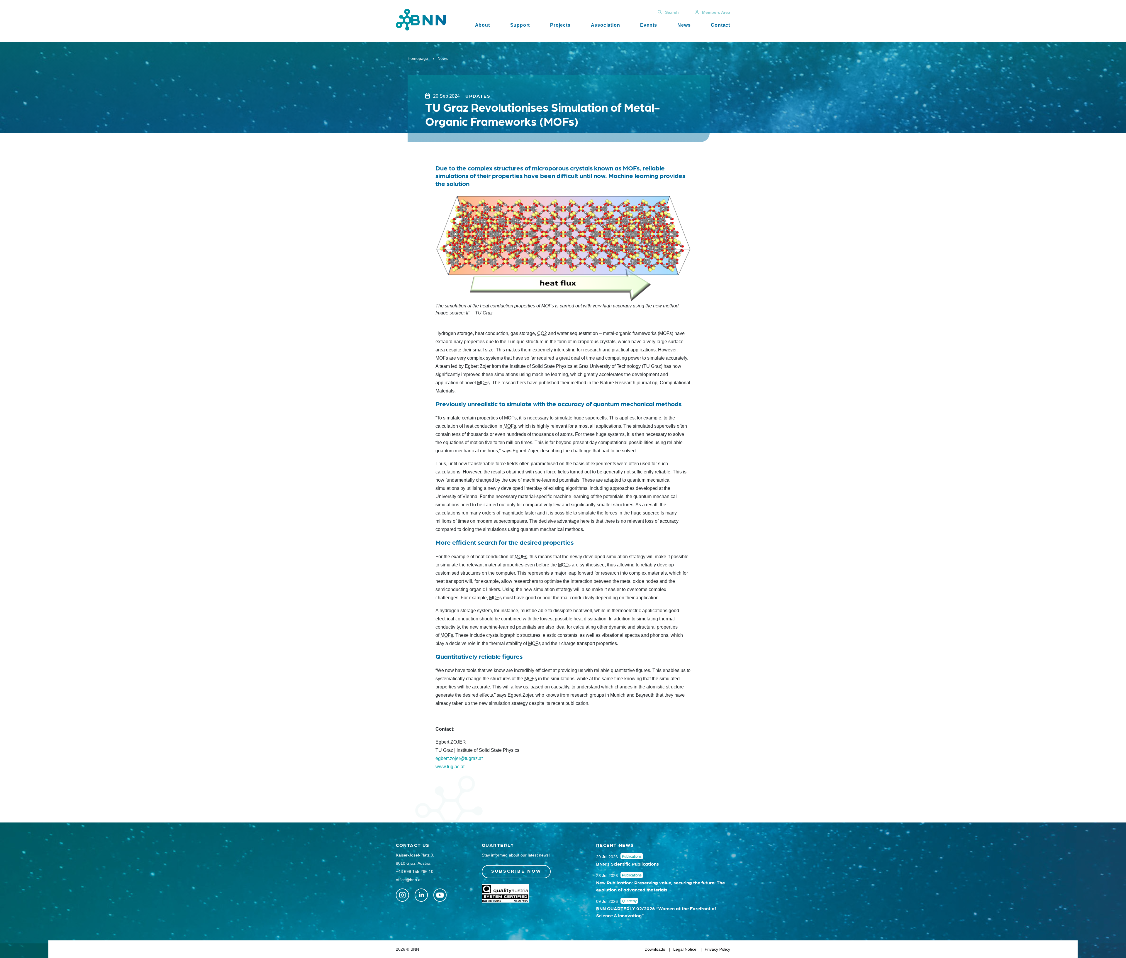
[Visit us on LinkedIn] (421, 895)
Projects (560, 25)
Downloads (655, 949)
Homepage (418, 58)
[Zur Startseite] (421, 19)
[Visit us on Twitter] (402, 895)
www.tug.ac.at (449, 766)
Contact (720, 25)
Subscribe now (516, 871)
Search (672, 12)
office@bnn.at (409, 879)
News (684, 25)
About (482, 25)
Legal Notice (684, 949)
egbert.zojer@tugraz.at (459, 758)
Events (648, 25)
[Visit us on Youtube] (440, 895)
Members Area (716, 12)
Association (605, 25)
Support (520, 25)
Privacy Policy (717, 949)
